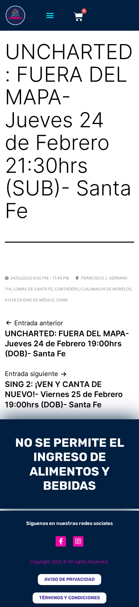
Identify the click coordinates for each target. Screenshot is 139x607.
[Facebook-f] (61, 541)
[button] (50, 15)
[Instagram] (78, 541)
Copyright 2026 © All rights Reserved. (69, 562)
